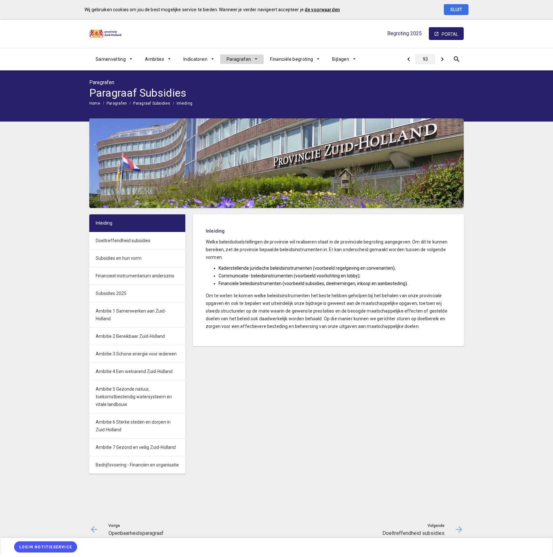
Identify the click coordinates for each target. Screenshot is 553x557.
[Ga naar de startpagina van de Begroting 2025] (105, 33)
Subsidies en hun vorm (118, 258)
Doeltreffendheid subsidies (123, 240)
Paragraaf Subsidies (151, 103)
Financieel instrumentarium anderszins (135, 275)
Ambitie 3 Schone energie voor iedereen (136, 353)
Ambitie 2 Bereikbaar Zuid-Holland (130, 336)
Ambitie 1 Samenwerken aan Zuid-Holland (131, 314)
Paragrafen (239, 59)
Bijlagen (340, 59)
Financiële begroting (291, 59)
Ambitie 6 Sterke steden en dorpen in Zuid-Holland (133, 425)
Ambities (154, 59)
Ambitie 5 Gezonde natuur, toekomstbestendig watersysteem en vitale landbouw (134, 396)
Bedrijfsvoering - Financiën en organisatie (137, 464)
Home (94, 103)
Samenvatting (111, 59)
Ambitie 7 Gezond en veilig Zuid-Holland (136, 447)
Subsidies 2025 (111, 293)
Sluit (456, 9)
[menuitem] (114, 59)
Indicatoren (195, 59)
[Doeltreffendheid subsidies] (442, 59)
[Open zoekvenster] (456, 59)
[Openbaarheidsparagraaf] (408, 59)
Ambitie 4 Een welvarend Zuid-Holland (134, 371)
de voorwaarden (322, 9)
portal (450, 34)
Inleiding (184, 103)
